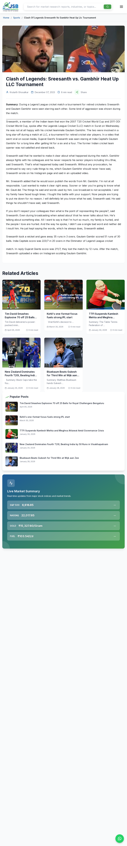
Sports (16, 17)
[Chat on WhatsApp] (119, 838)
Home (6, 17)
